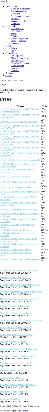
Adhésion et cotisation (20, 9)
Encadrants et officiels (20, 21)
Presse (13, 51)
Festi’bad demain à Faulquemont (14, 342)
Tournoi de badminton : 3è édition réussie (18, 356)
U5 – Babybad (17, 28)
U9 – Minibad (17, 31)
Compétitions (11, 53)
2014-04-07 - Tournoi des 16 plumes (16, 230)
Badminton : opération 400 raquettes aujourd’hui (21, 292)
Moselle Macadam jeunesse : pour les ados (18, 299)
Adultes (14, 36)
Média (8, 46)
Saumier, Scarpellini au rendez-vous (15, 327)
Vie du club (10, 26)
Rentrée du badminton (9, 399)
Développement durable (21, 16)
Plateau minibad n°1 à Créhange (14, 370)
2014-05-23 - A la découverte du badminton (19, 209)
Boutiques (9, 73)
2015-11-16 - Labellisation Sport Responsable (20, 160)
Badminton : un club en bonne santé (15, 363)
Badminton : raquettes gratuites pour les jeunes (20, 284)
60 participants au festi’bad (11, 377)
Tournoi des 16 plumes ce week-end (15, 313)
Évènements (16, 43)
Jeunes (14, 33)
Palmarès (15, 70)
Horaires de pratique (19, 38)
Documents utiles (18, 11)
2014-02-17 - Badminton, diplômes (15, 249)
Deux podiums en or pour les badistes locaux (19, 270)
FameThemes (22, 411)
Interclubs (15, 68)
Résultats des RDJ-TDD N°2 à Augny (16, 334)
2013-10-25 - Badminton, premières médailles (20, 259)
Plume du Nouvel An (20, 58)
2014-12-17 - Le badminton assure (15, 176)
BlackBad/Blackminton (21, 63)
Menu (3, 1)
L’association (11, 6)
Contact (8, 75)
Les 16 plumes (17, 56)
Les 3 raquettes (17, 60)
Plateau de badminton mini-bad (13, 392)
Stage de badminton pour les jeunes (15, 277)
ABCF (3, 85)
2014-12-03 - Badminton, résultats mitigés (18, 182)
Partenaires (15, 23)
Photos (14, 48)
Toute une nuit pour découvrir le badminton (18, 349)
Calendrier (15, 13)
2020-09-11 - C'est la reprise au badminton (18, 121)
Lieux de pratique (18, 41)
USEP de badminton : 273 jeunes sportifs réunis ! (21, 320)
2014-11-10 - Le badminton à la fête (15, 187)
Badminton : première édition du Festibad (18, 384)
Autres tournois (17, 65)
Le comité (15, 18)
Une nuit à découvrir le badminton (14, 306)
